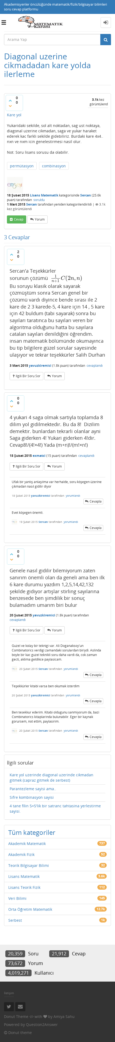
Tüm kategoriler (31, 832)
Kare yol (14, 114)
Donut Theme (16, 1016)
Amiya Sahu (64, 1016)
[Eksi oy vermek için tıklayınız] (10, 106)
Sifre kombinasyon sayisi (32, 797)
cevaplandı (95, 365)
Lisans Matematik (44, 195)
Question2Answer (42, 1024)
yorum (40, 219)
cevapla (96, 501)
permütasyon (22, 165)
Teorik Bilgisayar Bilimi (28, 865)
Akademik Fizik (21, 854)
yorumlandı (73, 495)
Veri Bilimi (17, 898)
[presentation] (66, 278)
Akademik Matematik (27, 843)
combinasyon (54, 165)
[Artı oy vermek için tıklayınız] (10, 100)
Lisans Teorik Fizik (24, 887)
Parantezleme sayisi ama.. (33, 788)
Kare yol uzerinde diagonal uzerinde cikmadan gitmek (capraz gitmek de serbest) (51, 777)
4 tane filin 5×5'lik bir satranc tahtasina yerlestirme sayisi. (55, 808)
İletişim (9, 993)
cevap (18, 219)
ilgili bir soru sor (28, 376)
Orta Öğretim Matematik (30, 909)
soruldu (39, 200)
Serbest (15, 920)
